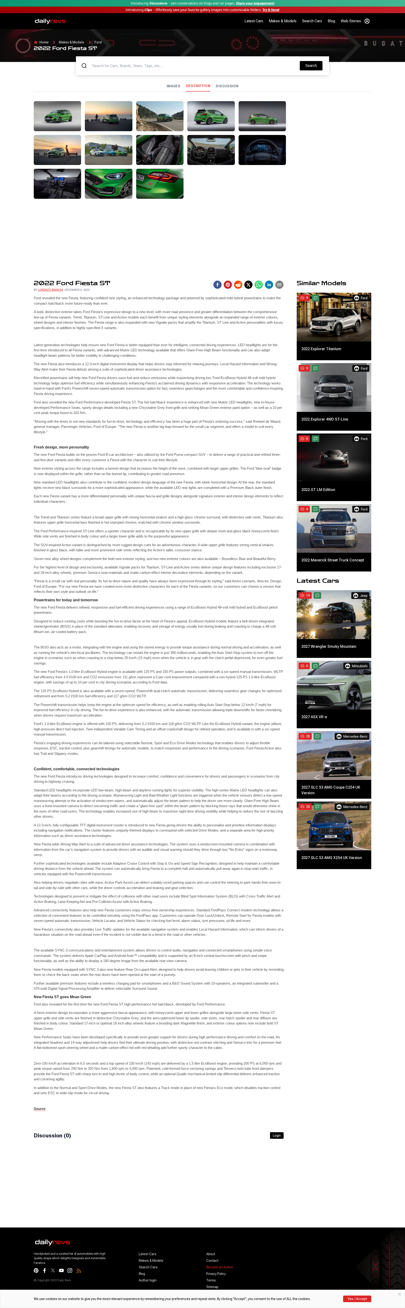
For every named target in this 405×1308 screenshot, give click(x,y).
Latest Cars (253, 21)
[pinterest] (228, 284)
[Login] (367, 21)
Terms (211, 1280)
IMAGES (173, 86)
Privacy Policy (216, 1274)
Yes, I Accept (357, 1299)
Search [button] (313, 65)
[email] (279, 284)
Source (39, 1109)
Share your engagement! (255, 3)
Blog (331, 21)
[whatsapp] (259, 284)
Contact (212, 1260)
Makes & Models (282, 21)
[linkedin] (269, 284)
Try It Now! (270, 10)
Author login (148, 1280)
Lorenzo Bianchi (50, 290)
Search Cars (312, 21)
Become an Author (219, 1267)
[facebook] (217, 284)
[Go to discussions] (315, 298)
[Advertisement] (330, 134)
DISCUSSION (227, 86)
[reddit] (238, 284)
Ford (98, 42)
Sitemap (212, 1287)
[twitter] (248, 284)
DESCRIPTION (198, 86)
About (210, 1254)
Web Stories (351, 21)
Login (277, 1135)
